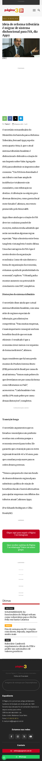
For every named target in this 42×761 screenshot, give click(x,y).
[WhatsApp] (4, 118)
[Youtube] (30, 736)
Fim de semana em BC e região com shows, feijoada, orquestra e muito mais (21, 632)
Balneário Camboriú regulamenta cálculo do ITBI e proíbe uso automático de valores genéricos (20, 647)
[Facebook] (10, 118)
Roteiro (8, 625)
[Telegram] (20, 118)
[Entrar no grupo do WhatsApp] (4, 757)
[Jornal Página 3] (16, 10)
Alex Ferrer (9, 608)
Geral (7, 640)
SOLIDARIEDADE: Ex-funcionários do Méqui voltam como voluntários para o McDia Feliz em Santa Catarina (20, 616)
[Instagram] (17, 736)
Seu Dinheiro (10, 19)
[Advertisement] (21, 90)
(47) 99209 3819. (12, 718)
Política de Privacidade (21, 676)
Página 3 (7, 124)
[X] (15, 118)
